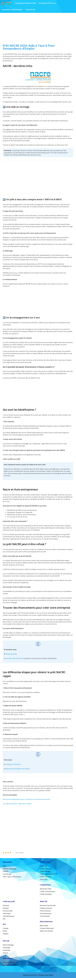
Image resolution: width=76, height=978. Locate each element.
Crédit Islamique (45, 877)
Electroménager (8, 945)
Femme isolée (30, 9)
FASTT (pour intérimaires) (12, 877)
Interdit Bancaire (8, 916)
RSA (4, 919)
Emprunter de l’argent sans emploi (17, 769)
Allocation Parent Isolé (48, 905)
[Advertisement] (38, 28)
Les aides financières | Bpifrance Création (17, 804)
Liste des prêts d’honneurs (14, 658)
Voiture (5, 953)
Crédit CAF (43, 866)
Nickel (5, 931)
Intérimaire (7, 913)
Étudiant (6, 908)
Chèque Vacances (46, 908)
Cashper (6, 928)
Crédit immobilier (46, 894)
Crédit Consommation (47, 891)
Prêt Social (43, 879)
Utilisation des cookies (10, 965)
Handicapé (6, 948)
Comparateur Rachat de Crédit (25, 3)
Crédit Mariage (45, 871)
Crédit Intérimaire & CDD (48, 874)
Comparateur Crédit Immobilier (12, 9)
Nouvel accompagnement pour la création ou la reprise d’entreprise (26, 799)
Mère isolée (44, 926)
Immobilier (6, 950)
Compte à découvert (47, 928)
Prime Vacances (45, 911)
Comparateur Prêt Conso (47, 3)
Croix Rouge (7, 874)
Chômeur (6, 905)
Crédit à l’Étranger (46, 869)
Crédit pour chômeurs (13, 764)
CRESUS (5, 871)
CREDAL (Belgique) (9, 869)
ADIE (4, 866)
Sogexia (5, 934)
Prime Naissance (45, 913)
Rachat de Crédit (45, 889)
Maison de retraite (46, 931)
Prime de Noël (45, 916)
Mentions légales (9, 962)
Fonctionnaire (7, 911)
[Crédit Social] (7, 3)
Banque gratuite (11, 654)
